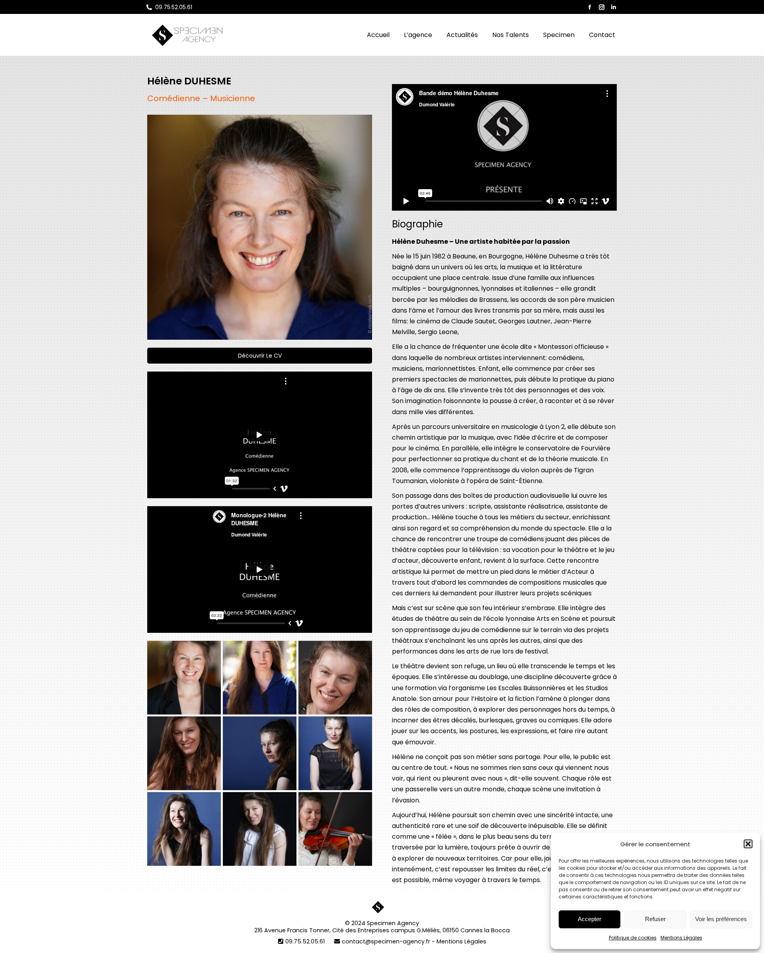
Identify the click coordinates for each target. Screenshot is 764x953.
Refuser (655, 919)
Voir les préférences (721, 919)
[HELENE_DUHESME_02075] (259, 677)
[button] (748, 844)
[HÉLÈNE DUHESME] (335, 677)
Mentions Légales (681, 937)
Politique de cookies (633, 937)
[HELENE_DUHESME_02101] (184, 677)
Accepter (589, 919)
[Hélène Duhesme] (259, 753)
